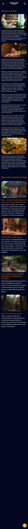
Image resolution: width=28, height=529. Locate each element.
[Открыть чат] (25, 525)
